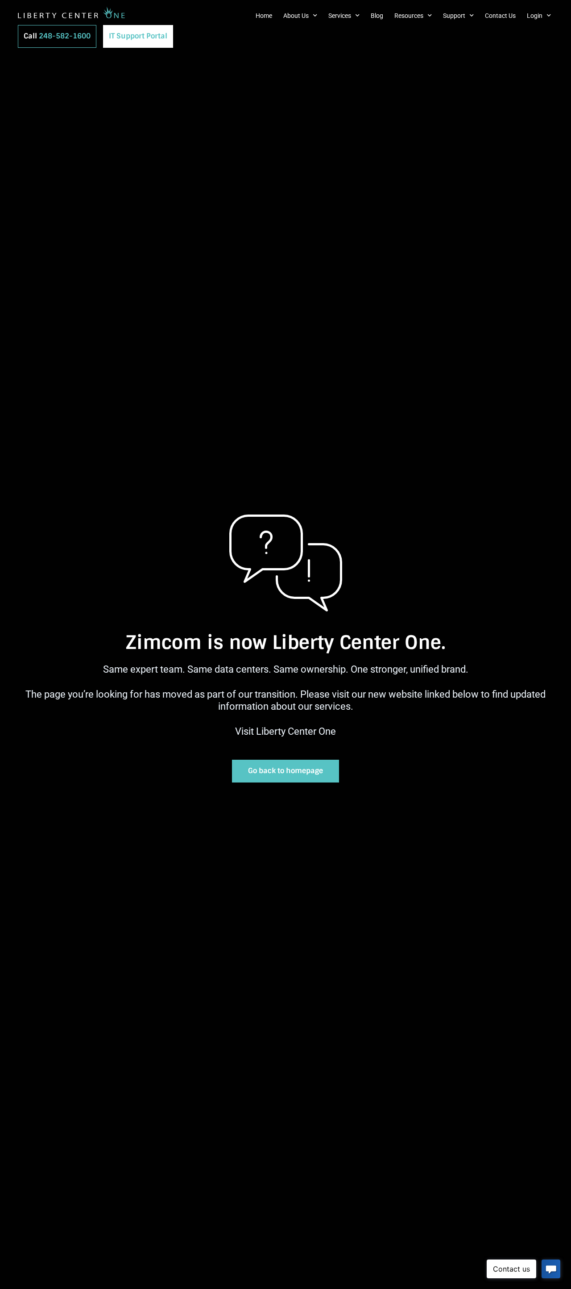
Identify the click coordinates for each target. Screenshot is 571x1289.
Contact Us (500, 15)
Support (454, 15)
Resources (408, 15)
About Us (296, 15)
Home (264, 15)
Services (339, 15)
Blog (377, 15)
